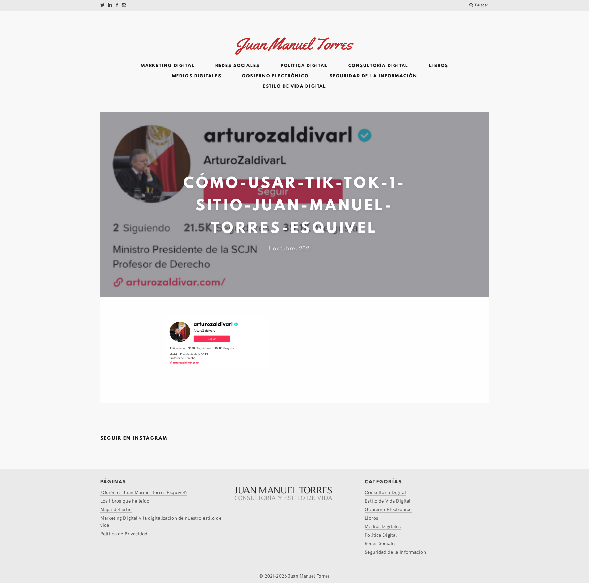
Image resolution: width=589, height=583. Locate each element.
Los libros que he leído (124, 500)
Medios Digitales (197, 76)
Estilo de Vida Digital (294, 86)
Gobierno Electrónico (275, 76)
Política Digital (304, 66)
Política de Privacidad (123, 533)
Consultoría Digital (378, 66)
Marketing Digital (168, 66)
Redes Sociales (237, 66)
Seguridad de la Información (373, 76)
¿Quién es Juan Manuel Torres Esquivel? (143, 492)
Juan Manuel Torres (309, 576)
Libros (438, 66)
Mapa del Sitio (116, 509)
